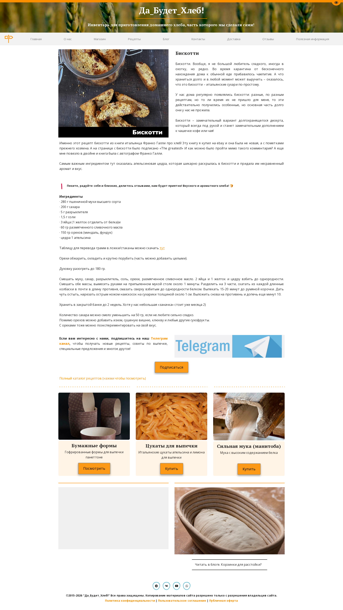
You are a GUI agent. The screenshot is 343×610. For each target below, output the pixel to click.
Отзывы (268, 39)
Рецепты (134, 39)
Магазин (100, 39)
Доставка (233, 39)
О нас (68, 39)
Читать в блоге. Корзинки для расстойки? (229, 564)
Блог (166, 39)
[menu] (179, 39)
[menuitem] (36, 39)
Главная (36, 39)
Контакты (198, 39)
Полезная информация (312, 39)
